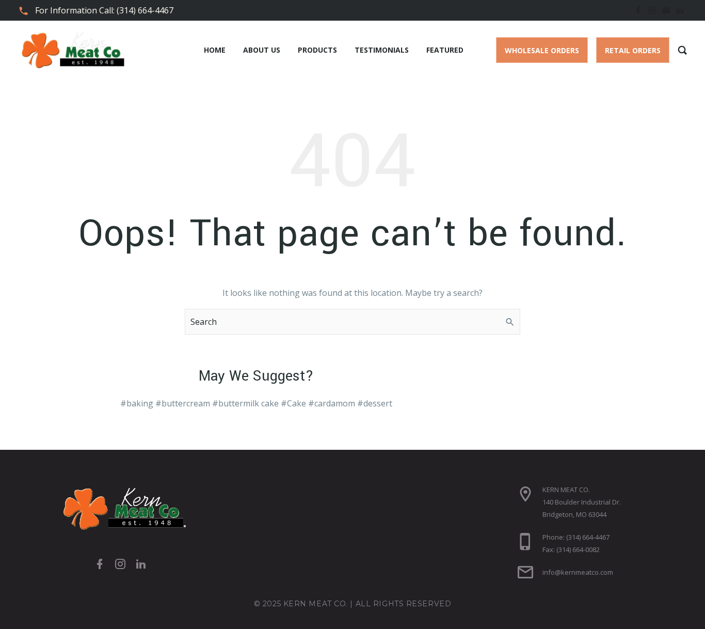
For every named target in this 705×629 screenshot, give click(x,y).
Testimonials (382, 50)
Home (215, 50)
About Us (261, 50)
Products (317, 50)
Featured (444, 50)
